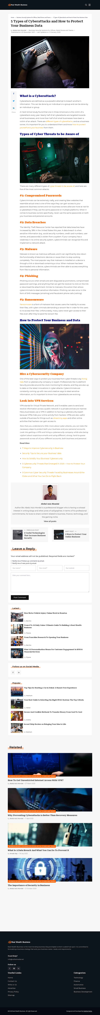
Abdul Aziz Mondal (19, 30)
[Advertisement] (50, 914)
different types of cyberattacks (59, 121)
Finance (77, 981)
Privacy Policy (13, 992)
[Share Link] (13, 93)
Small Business (80, 988)
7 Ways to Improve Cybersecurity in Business (42, 448)
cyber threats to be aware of (62, 186)
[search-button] (86, 5)
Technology (78, 978)
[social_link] (13, 672)
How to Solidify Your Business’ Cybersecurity (42, 458)
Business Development (83, 992)
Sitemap (11, 995)
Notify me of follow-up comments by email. (28, 561)
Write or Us (12, 985)
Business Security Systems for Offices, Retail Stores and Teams (34, 17)
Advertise (11, 988)
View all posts (50, 521)
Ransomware (26, 304)
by (27, 621)
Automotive (78, 985)
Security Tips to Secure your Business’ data (41, 453)
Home (12, 17)
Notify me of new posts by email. (24, 563)
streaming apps (60, 418)
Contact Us (12, 981)
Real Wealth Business (18, 1011)
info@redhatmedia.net (16, 959)
